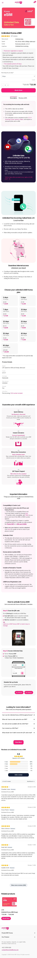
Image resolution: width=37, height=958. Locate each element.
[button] (19, 692)
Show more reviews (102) (18, 885)
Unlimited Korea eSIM (7, 791)
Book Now (18, 90)
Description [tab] (13, 98)
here (26, 513)
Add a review (18, 775)
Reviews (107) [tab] (23, 98)
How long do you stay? (7, 72)
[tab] (18, 715)
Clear (33, 79)
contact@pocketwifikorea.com (10, 950)
